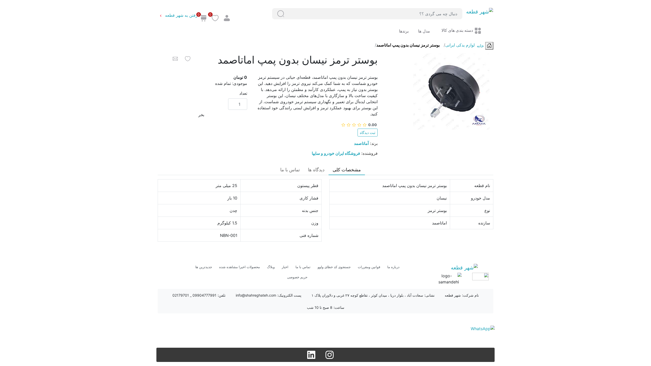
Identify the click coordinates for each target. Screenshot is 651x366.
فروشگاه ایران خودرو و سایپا (336, 153)
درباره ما (393, 267)
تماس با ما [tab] (290, 169)
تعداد (243, 93)
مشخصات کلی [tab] (347, 169)
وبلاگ (271, 267)
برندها (404, 31)
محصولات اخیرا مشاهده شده (239, 267)
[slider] (359, 125)
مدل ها (423, 31)
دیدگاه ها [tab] (316, 169)
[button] (281, 14)
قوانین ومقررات (369, 267)
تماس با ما (302, 267)
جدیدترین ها (203, 267)
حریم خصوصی (297, 277)
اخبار (285, 267)
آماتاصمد (361, 143)
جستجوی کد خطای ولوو (334, 267)
